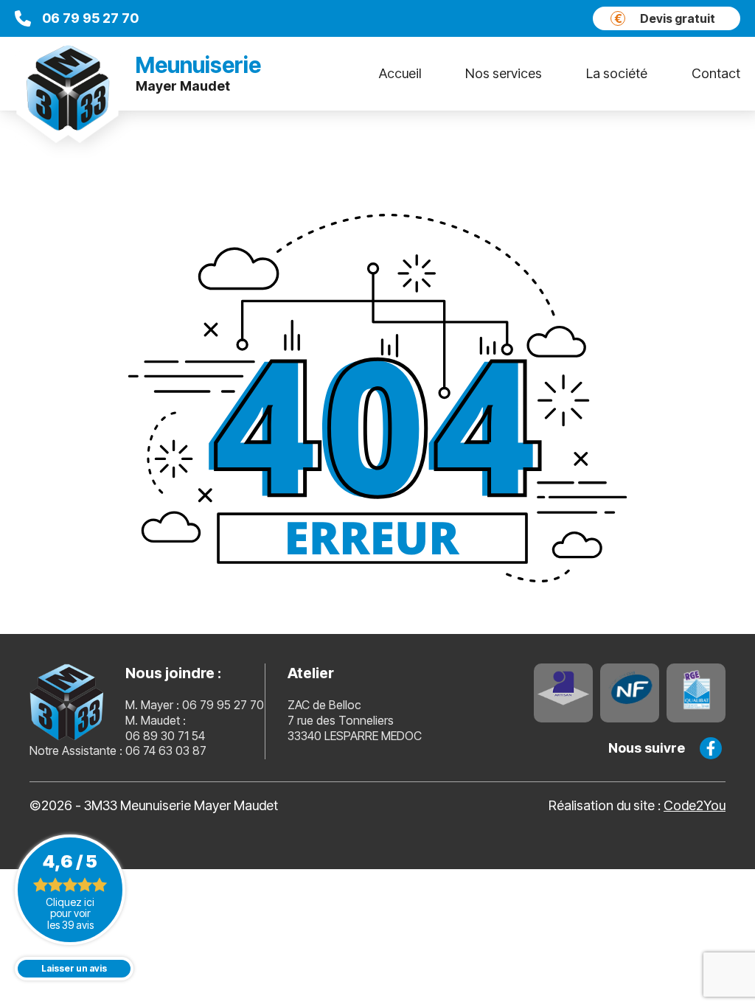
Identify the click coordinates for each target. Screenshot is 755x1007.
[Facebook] (711, 748)
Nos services (503, 73)
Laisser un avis (74, 968)
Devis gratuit (665, 18)
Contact (716, 73)
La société (616, 73)
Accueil (400, 73)
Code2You (695, 805)
